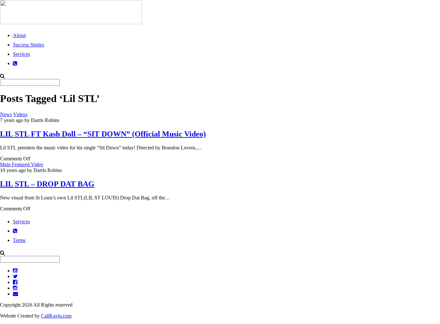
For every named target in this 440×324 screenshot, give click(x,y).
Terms (19, 240)
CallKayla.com (56, 316)
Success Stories (28, 44)
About (19, 35)
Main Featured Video (21, 164)
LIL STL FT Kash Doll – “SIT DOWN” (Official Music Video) (103, 134)
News (6, 114)
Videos (20, 114)
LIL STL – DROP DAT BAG (47, 184)
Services (21, 54)
